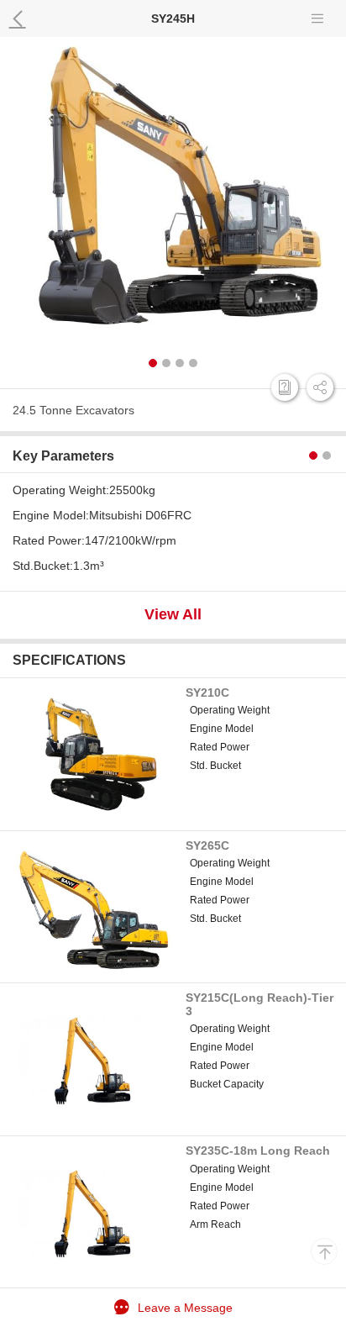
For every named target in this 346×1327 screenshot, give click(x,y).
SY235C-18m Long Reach (258, 1150)
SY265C (207, 845)
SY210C (207, 692)
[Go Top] (324, 1251)
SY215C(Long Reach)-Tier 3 (259, 1004)
